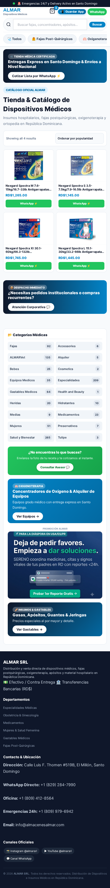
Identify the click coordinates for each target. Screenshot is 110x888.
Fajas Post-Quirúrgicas (19, 745)
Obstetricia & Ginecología (20, 715)
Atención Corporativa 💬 (31, 307)
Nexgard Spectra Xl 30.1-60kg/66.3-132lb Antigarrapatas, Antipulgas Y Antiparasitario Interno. (26, 253)
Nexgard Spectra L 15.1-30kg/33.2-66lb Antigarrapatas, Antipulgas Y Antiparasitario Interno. (81, 253)
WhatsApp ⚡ (28, 203)
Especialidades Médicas (20, 708)
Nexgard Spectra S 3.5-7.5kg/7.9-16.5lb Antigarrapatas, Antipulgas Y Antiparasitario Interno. (81, 191)
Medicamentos (13, 723)
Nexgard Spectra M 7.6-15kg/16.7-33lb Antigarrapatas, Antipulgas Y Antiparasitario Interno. (28, 191)
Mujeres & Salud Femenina (21, 730)
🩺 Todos (14, 39)
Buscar (97, 24)
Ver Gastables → (29, 629)
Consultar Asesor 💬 (55, 467)
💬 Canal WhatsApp (19, 858)
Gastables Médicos (16, 738)
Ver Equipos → (28, 516)
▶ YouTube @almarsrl (58, 851)
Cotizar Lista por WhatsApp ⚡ (36, 76)
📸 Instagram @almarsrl (21, 851)
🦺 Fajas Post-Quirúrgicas (52, 39)
